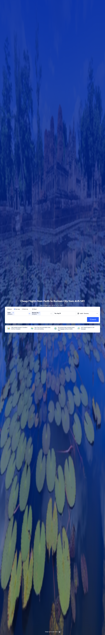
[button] (91, 2)
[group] (17, 313)
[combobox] (15, 313)
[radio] (9, 309)
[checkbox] (34, 309)
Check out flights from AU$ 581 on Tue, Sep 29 (52, 305)
